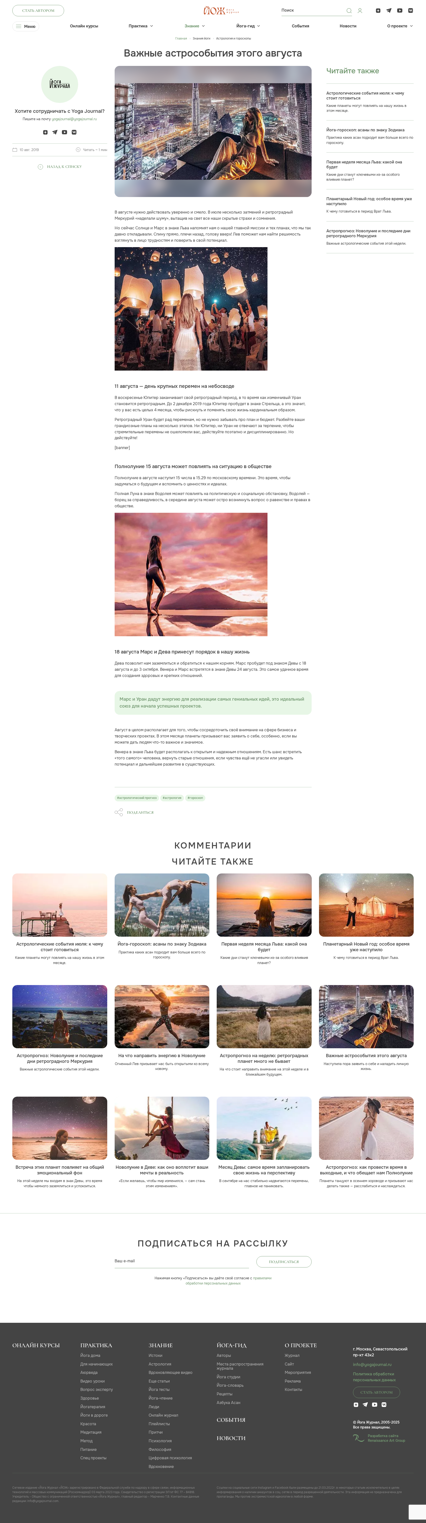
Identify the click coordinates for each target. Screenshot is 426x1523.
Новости (348, 26)
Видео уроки (92, 1381)
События (300, 26)
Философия (160, 1449)
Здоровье (89, 1398)
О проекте (397, 26)
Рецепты (224, 1394)
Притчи (156, 1432)
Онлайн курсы (84, 26)
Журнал (292, 1355)
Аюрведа (89, 1372)
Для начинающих (96, 1364)
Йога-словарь (230, 1385)
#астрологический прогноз (137, 798)
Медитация (91, 1432)
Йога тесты (159, 1389)
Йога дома (90, 1355)
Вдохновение (161, 1466)
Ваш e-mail (125, 1261)
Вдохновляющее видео (171, 1372)
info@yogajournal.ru (372, 1364)
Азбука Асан (228, 1402)
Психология (160, 1441)
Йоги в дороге (94, 1415)
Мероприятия (298, 1372)
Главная (181, 38)
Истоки (155, 1355)
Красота (88, 1423)
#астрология (172, 798)
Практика (138, 26)
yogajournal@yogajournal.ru (74, 119)
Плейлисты (159, 1423)
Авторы (224, 1355)
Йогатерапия (92, 1406)
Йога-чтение (161, 1398)
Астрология (160, 1364)
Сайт (289, 1364)
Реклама (293, 1381)
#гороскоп (195, 798)
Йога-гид (245, 26)
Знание (192, 26)
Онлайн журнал (163, 1415)
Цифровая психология (170, 1458)
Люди (154, 1406)
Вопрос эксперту (96, 1389)
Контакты (293, 1389)
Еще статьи (159, 1381)
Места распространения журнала (240, 1366)
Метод (86, 1441)
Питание (88, 1449)
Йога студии (228, 1377)
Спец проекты (93, 1458)
